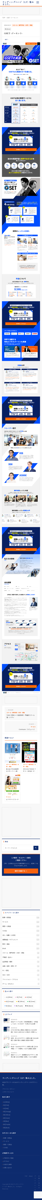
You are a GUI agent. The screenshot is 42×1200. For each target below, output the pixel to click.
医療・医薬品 (7, 1138)
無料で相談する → (21, 871)
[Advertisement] (21, 10)
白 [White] (9, 997)
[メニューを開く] (38, 2)
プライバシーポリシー (8, 1089)
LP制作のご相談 (8, 1158)
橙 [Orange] (10, 1001)
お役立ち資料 (7, 1164)
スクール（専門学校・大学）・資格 (22, 25)
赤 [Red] (29, 997)
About (31, 1176)
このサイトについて (8, 1092)
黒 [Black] (30, 1006)
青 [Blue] (7, 29)
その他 (5, 1148)
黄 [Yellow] (21, 1001)
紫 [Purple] (19, 1006)
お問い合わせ (7, 1168)
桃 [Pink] (19, 997)
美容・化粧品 (7, 1144)
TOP (3, 18)
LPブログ (6, 1161)
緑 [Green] (32, 1001)
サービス (6, 1141)
